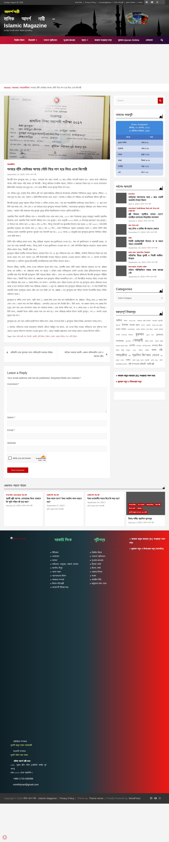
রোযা (160, 360)
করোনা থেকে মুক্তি (157, 325)
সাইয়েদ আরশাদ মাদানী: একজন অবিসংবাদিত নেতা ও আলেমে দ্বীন (84, 354)
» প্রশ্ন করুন (55, 571)
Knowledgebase (105, 2)
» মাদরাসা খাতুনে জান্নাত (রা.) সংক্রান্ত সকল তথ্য (135, 375)
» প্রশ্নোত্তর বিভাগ (58, 575)
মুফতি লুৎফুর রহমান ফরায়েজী (141, 360)
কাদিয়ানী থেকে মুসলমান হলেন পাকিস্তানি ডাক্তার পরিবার (31, 352)
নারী (160, 349)
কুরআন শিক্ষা (150, 335)
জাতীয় (130, 238)
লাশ (67, 336)
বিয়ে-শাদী (24, 495)
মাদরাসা (140, 2)
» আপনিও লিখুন (56, 568)
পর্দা (129, 355)
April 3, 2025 (133, 204)
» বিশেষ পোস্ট (95, 568)
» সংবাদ (93, 575)
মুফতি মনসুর (154, 360)
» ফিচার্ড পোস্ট (95, 564)
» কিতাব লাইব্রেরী (57, 583)
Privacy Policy (90, 2)
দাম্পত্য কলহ (147, 346)
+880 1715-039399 (23, 778)
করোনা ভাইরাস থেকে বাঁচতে (144, 329)
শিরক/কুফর (147, 252)
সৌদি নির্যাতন (73, 336)
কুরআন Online (130, 2)
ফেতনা (155, 355)
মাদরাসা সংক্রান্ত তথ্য (103, 40)
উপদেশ (143, 325)
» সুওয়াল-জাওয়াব (96, 560)
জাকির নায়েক (149, 341)
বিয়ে (161, 355)
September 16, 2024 (137, 262)
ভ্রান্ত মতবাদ (120, 360)
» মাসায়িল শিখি (95, 579)
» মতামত (53, 560)
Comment (13, 384)
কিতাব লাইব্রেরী (118, 2)
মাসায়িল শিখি (131, 211)
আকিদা (119, 320)
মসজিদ (128, 360)
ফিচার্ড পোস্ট (149, 208)
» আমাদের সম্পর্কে (57, 579)
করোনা (148, 325)
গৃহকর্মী (34, 336)
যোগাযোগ (149, 40)
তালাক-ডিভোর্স (132, 208)
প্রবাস (53, 336)
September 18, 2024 (137, 248)
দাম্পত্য (139, 346)
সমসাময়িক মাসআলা (121, 364)
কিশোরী (29, 336)
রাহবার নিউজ (78, 2)
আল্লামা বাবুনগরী (157, 321)
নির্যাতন (48, 336)
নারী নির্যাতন (41, 336)
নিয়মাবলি (31, 40)
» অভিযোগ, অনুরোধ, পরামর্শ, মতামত (64, 564)
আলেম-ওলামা (132, 321)
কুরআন (140, 334)
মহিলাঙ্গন (139, 508)
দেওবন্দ (134, 350)
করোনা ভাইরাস (121, 329)
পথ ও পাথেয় (141, 505)
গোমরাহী (138, 340)
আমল (129, 225)
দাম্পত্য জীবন (157, 345)
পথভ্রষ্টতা (121, 355)
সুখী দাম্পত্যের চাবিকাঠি (136, 363)
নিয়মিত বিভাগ (19, 40)
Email (11, 430)
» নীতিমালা (54, 552)
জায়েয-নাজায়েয (132, 267)
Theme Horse (96, 798)
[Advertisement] (84, 63)
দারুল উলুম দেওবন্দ (123, 350)
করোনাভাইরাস (131, 329)
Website (11, 443)
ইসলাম (125, 324)
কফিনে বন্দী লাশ (21, 336)
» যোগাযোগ (54, 556)
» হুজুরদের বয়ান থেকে (98, 583)
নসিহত (140, 350)
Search (160, 101)
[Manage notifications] (5, 837)
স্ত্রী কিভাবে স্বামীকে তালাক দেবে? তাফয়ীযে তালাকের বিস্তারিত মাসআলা (145, 216)
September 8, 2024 (136, 277)
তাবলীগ (132, 345)
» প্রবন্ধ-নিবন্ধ (96, 571)
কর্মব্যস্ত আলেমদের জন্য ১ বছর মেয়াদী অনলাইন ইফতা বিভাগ (145, 199)
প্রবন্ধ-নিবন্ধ (140, 252)
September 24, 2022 (96, 502)
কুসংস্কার (128, 341)
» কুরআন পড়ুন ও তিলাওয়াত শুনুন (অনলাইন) (146, 548)
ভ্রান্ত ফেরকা (132, 252)
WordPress (134, 798)
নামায (154, 349)
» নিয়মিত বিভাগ (96, 552)
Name (11, 417)
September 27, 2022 (55, 505)
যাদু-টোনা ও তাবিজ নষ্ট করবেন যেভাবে (143, 228)
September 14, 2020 (15, 174)
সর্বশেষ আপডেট (124, 186)
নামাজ (147, 350)
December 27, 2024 (136, 232)
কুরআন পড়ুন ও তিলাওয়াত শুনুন (129, 381)
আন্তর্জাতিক (11, 164)
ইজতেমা (118, 325)
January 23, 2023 (13, 505)
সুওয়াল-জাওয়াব (69, 40)
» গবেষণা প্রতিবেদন (97, 556)
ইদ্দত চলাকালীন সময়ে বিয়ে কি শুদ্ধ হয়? (103, 498)
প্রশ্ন (83, 40)
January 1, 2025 (135, 221)
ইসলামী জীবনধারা (141, 208)
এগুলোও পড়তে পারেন (15, 485)
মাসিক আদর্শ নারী (31, 174)
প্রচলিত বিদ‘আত (141, 355)
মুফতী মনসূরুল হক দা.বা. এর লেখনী (138, 512)
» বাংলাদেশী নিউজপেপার (59, 587)
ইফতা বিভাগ (131, 194)
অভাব (14, 336)
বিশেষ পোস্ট (156, 208)
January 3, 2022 (135, 522)
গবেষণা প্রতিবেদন (50, 40)
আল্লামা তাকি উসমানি (144, 321)
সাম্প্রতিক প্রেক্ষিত (142, 267)
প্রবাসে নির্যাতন (60, 336)
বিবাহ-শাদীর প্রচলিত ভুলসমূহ (140, 518)
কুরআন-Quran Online (128, 40)
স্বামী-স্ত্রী (150, 364)
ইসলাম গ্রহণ (135, 325)
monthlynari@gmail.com (26, 784)
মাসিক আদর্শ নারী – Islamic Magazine (40, 798)
